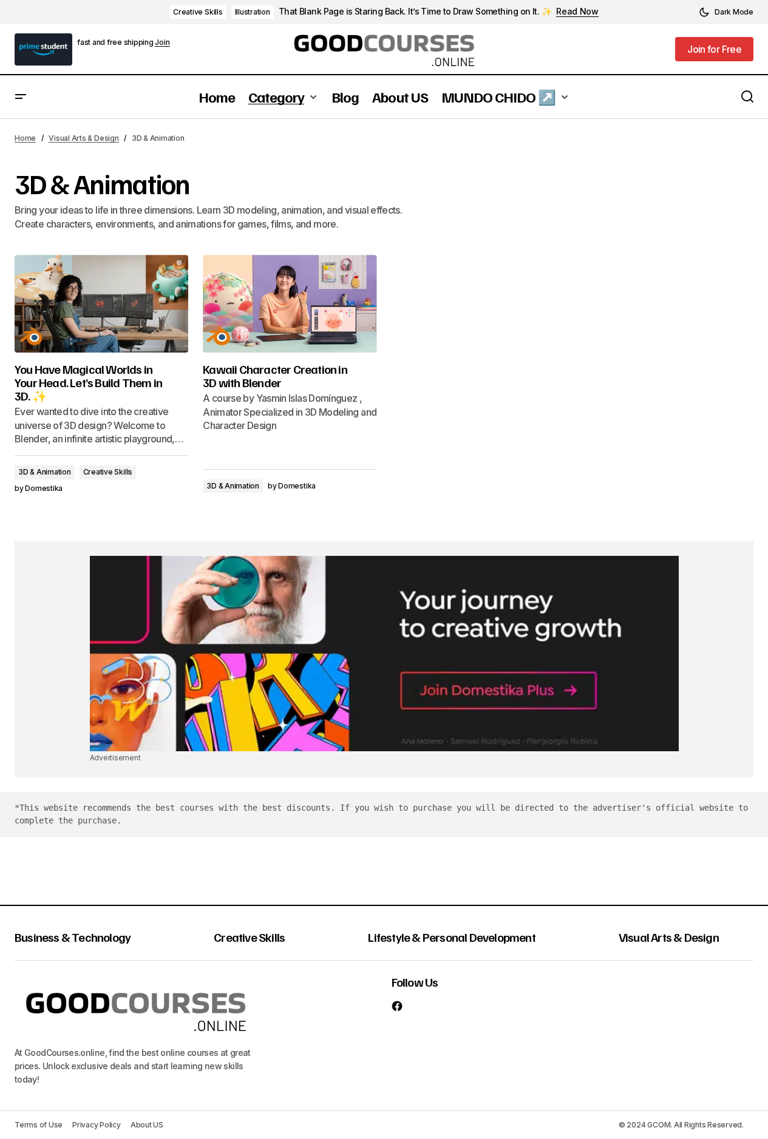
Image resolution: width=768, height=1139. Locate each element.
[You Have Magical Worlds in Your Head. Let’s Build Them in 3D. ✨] (101, 304)
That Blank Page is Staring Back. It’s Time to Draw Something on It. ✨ (415, 11)
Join (162, 42)
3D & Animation (44, 471)
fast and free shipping (116, 42)
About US (147, 1124)
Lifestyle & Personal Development (451, 937)
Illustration (252, 11)
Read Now (577, 11)
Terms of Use (39, 1124)
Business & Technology (73, 937)
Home (25, 138)
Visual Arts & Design (83, 138)
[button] (726, 12)
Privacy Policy (96, 1124)
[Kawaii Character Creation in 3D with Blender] (289, 304)
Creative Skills (197, 11)
